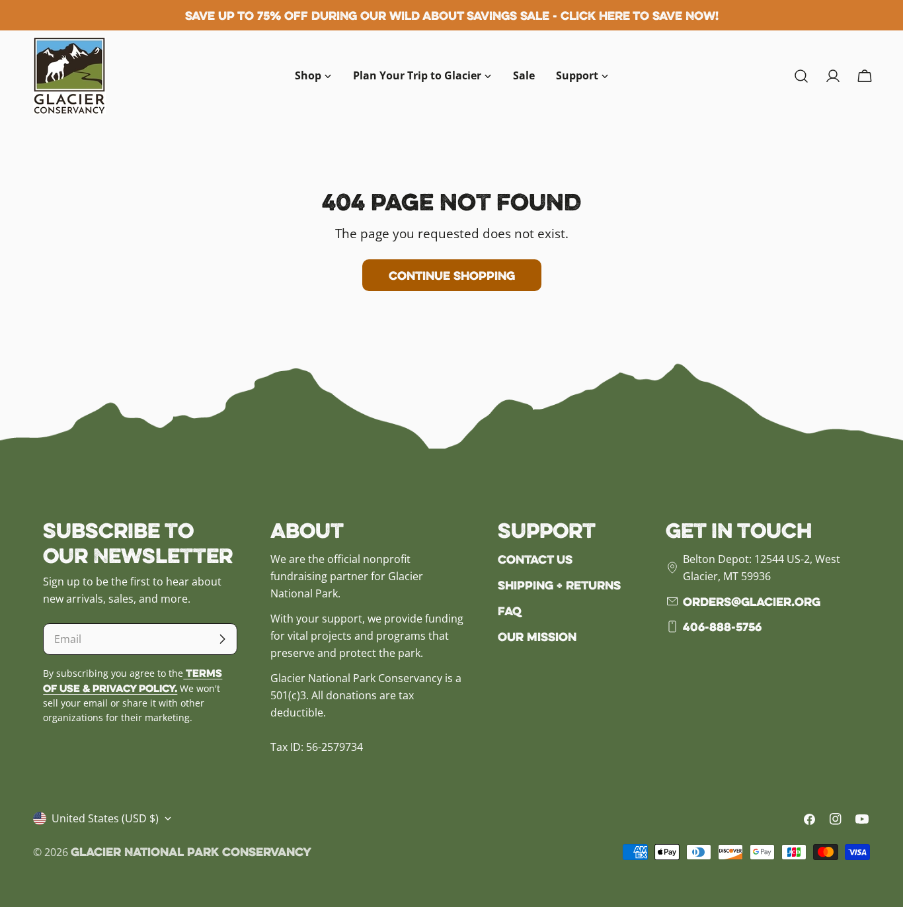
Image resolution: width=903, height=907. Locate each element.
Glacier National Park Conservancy (191, 851)
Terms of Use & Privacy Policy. (132, 680)
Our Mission (537, 636)
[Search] (801, 76)
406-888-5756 (722, 626)
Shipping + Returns (559, 585)
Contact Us (535, 559)
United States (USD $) (105, 818)
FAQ (510, 611)
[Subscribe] (222, 639)
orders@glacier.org (751, 601)
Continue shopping (452, 275)
